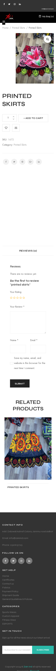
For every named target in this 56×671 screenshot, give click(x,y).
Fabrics (6, 587)
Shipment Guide (10, 595)
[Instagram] (14, 4)
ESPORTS (7, 623)
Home (5, 28)
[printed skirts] (28, 448)
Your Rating (15, 292)
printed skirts (18, 28)
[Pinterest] (22, 162)
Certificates (8, 579)
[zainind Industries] (9, 16)
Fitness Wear (9, 619)
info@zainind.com (48, 9)
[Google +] (31, 162)
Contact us (8, 583)
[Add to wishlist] (6, 128)
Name (14, 340)
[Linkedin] (20, 4)
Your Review (17, 307)
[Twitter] (9, 4)
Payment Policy (10, 591)
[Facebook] (4, 4)
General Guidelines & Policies (17, 599)
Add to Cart (34, 118)
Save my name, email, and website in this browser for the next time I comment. (29, 363)
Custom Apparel (10, 616)
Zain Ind (28, 666)
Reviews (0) (28, 250)
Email (33, 340)
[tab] (28, 250)
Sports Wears (9, 612)
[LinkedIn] (39, 162)
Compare (16, 128)
